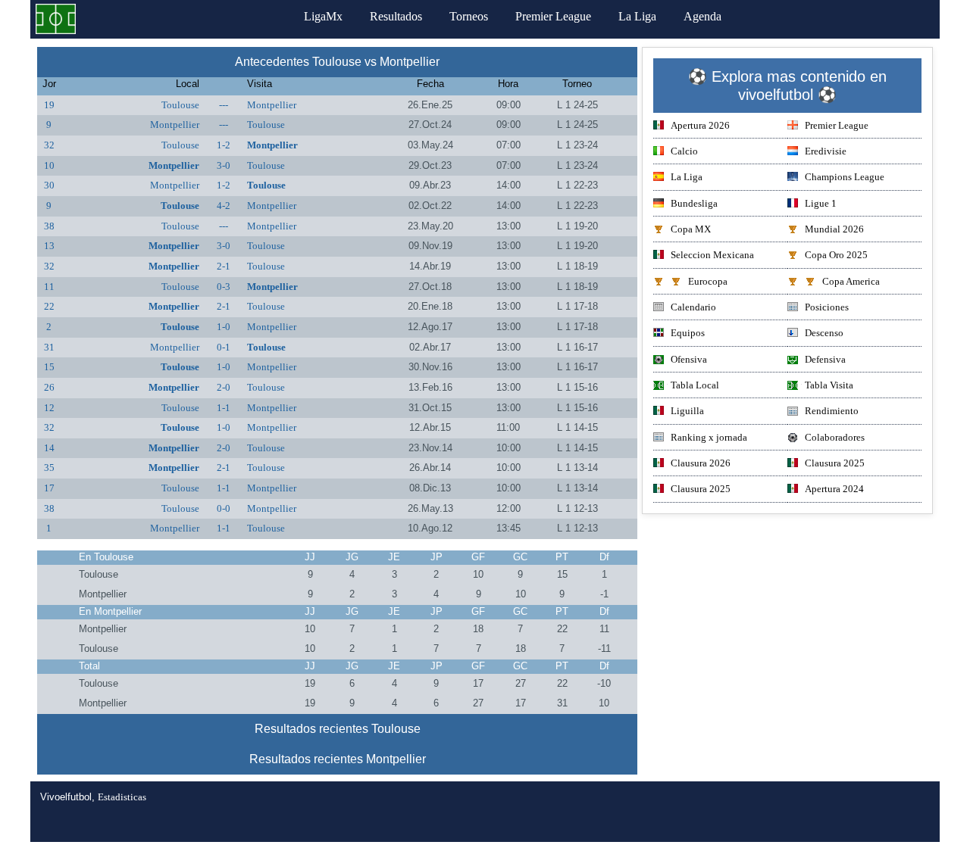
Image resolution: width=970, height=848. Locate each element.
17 (49, 488)
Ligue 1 (821, 203)
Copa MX (691, 229)
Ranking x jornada (709, 437)
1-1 (223, 407)
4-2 (223, 205)
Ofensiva (689, 359)
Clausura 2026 (701, 463)
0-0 (223, 508)
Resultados (396, 16)
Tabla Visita (829, 385)
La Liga (637, 16)
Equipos (688, 332)
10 (49, 165)
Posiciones (827, 307)
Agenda (702, 16)
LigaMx (323, 16)
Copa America (851, 281)
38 (49, 226)
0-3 (223, 286)
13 (49, 245)
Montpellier (271, 105)
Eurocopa (708, 281)
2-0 (223, 387)
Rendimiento (832, 410)
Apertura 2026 (700, 125)
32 (49, 145)
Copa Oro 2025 (836, 254)
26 (49, 387)
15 (49, 367)
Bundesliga (694, 203)
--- (223, 105)
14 (49, 448)
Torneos (468, 16)
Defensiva (825, 359)
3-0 (223, 165)
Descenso (824, 332)
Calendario (693, 307)
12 (49, 407)
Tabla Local (695, 385)
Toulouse (180, 105)
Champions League (844, 176)
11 (49, 286)
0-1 (223, 347)
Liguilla (687, 410)
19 (49, 105)
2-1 (223, 266)
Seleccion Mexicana (712, 254)
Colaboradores (835, 437)
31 (49, 347)
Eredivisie (825, 151)
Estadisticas (122, 797)
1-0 (223, 326)
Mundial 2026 (834, 229)
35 (49, 467)
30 (49, 185)
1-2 (223, 145)
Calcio (684, 151)
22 (49, 306)
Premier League (553, 16)
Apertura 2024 (834, 488)
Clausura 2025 (835, 463)
